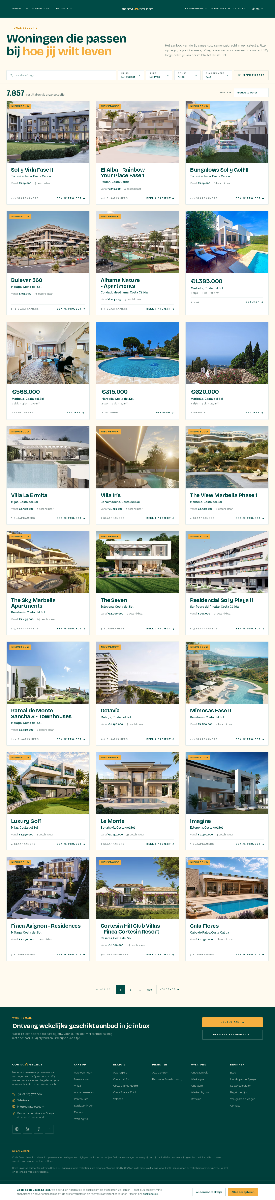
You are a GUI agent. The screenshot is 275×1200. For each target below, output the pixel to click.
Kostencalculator (240, 1085)
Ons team (197, 1085)
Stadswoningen (83, 1105)
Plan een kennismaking (232, 1034)
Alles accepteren (243, 1192)
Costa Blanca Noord (125, 1085)
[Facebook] (38, 1129)
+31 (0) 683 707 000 (29, 1094)
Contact (241, 8)
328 (149, 989)
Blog (233, 1072)
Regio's (62, 8)
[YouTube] (49, 1129)
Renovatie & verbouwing (167, 1079)
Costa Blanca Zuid (124, 1092)
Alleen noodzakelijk (209, 1192)
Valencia (118, 1099)
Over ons (219, 8)
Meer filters (254, 75)
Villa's (77, 1085)
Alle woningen (83, 1072)
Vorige (105, 989)
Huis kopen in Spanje (243, 1079)
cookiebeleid (150, 1193)
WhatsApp (24, 1100)
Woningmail (81, 1118)
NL (258, 8)
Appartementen (84, 1092)
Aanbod (18, 8)
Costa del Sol (121, 1079)
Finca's (78, 1112)
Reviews (196, 1099)
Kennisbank (194, 8)
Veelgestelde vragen (242, 1099)
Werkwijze (40, 8)
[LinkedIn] (27, 1129)
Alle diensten (160, 1072)
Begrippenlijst (238, 1092)
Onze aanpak (199, 1072)
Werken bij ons (200, 1092)
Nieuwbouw (81, 1079)
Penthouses (81, 1099)
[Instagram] (16, 1129)
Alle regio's (120, 1072)
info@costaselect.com (30, 1106)
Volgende (167, 989)
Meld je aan (232, 1022)
